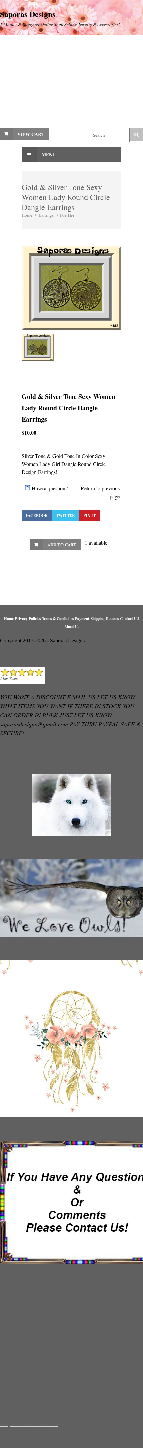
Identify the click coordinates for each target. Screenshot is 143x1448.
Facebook (37, 515)
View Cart (30, 134)
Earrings (46, 215)
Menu (48, 154)
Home (27, 215)
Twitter (65, 515)
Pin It (89, 515)
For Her (67, 215)
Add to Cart (61, 544)
